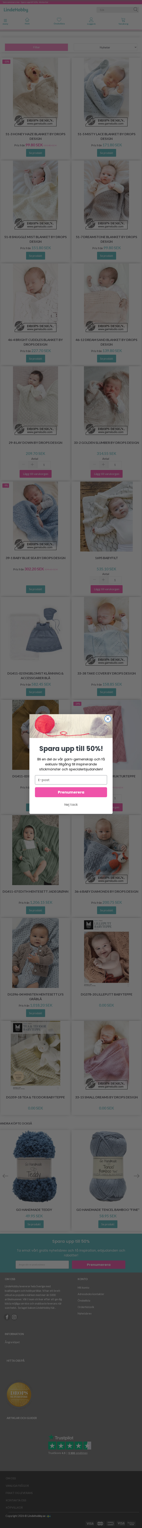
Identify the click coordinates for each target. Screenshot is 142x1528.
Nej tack (71, 804)
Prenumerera (71, 792)
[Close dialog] (108, 719)
